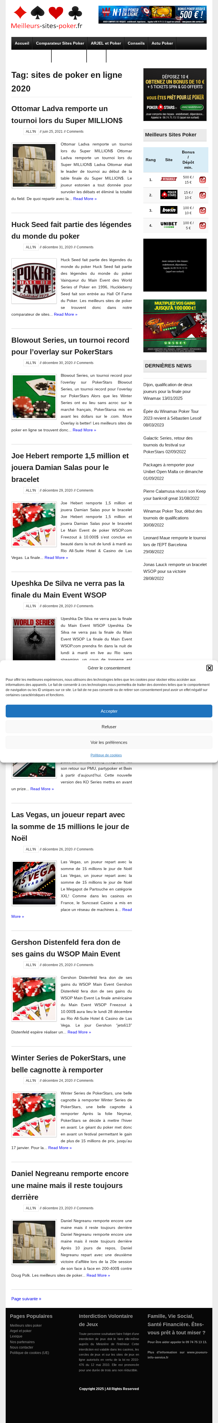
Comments (75, 132)
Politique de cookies (106, 755)
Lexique (16, 1336)
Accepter (109, 710)
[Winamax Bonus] (152, 22)
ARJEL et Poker (106, 43)
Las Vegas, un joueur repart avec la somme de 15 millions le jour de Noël (70, 826)
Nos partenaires (22, 1342)
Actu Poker (162, 43)
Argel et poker (21, 1331)
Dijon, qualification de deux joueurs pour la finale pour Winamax (167, 391)
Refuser (109, 726)
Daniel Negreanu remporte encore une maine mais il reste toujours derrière (70, 1185)
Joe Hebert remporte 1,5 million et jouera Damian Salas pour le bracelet (70, 468)
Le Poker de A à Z (31, 56)
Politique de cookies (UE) (29, 1353)
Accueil (22, 43)
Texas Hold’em (69, 56)
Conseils (136, 43)
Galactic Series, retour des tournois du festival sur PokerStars (168, 445)
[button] (209, 668)
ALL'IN (31, 132)
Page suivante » (26, 1298)
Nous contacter (21, 1347)
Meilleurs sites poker (26, 1326)
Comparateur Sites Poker (60, 43)
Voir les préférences (109, 742)
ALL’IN (96, 56)
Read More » (85, 198)
